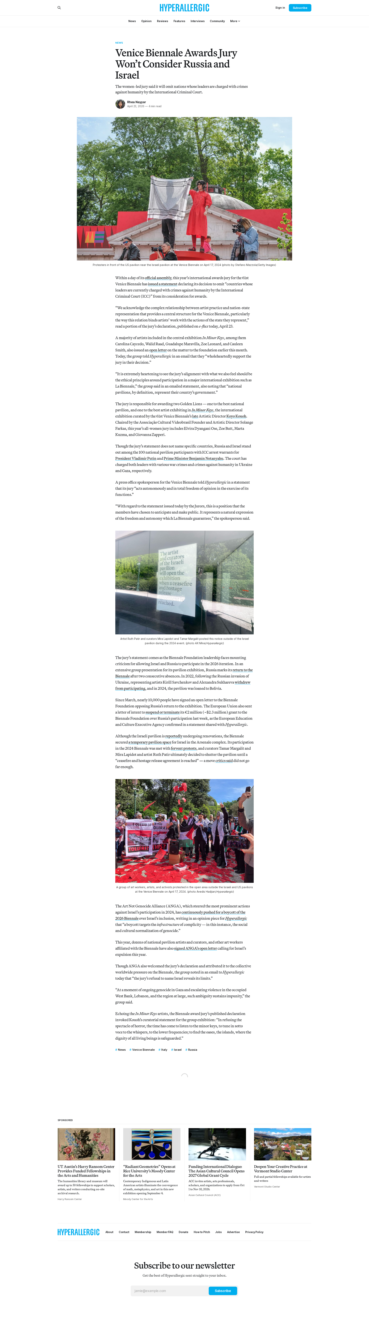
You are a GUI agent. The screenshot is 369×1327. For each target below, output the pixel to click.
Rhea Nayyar (136, 102)
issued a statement (162, 283)
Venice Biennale (143, 1049)
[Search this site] (59, 8)
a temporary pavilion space (149, 742)
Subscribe (300, 8)
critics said (224, 760)
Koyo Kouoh (236, 416)
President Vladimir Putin (135, 458)
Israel (178, 1049)
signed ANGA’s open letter (195, 948)
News (119, 42)
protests (189, 748)
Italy (164, 1049)
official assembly (158, 277)
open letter (158, 350)
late (195, 416)
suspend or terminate (162, 712)
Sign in (280, 7)
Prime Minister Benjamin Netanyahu (193, 458)
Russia (192, 1049)
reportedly (173, 736)
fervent (177, 748)
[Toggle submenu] (239, 21)
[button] (233, 21)
